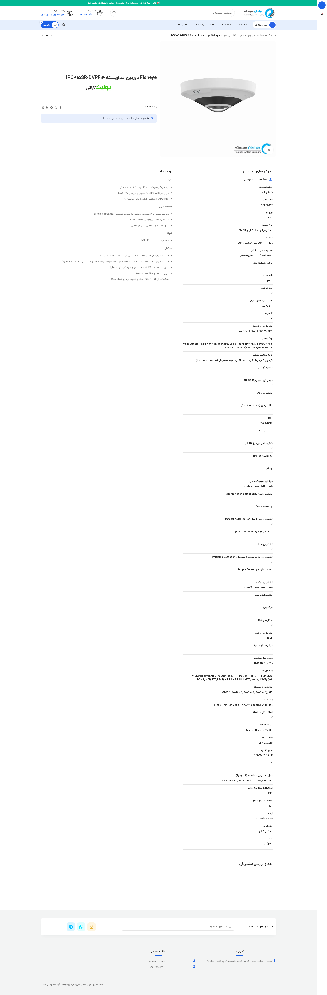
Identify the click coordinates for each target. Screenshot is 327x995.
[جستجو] (114, 13)
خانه (273, 35)
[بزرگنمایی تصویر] (269, 150)
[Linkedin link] (47, 107)
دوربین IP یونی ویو (234, 35)
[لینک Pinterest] (51, 107)
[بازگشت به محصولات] (47, 35)
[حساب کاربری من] (63, 24)
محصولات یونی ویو (257, 35)
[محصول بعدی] (43, 35)
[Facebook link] (60, 107)
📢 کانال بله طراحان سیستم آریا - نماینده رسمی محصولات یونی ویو (89, 3)
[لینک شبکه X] (56, 107)
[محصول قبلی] (51, 35)
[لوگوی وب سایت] (259, 12)
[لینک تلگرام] (43, 107)
